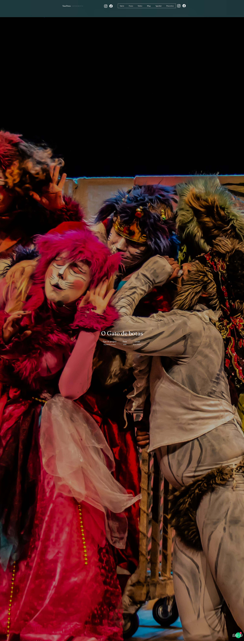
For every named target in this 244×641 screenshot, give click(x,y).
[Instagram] (106, 6)
